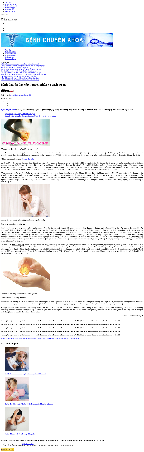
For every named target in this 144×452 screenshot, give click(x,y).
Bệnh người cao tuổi (11, 6)
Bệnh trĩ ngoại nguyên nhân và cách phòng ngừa (60, 338)
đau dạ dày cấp (27, 159)
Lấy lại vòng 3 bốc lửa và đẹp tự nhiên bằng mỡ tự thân (21, 338)
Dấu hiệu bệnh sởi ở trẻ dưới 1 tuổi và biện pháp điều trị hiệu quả (21, 73)
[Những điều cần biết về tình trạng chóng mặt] (17, 430)
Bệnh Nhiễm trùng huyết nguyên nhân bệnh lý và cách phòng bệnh (30, 116)
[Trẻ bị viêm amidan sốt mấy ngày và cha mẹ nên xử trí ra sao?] (17, 370)
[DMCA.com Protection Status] (7, 450)
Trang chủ (8, 2)
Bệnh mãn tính (9, 9)
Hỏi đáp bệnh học (10, 11)
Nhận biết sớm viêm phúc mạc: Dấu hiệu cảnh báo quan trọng (20, 80)
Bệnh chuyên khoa (10, 4)
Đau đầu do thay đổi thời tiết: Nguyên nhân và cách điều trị (19, 76)
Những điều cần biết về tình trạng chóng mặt (14, 67)
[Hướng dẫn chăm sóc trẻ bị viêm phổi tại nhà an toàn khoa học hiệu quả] (17, 400)
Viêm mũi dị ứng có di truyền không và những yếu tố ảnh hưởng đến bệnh (24, 74)
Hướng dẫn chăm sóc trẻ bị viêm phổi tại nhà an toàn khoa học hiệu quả (23, 65)
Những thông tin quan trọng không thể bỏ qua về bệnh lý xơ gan (21, 69)
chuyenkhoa (14, 95)
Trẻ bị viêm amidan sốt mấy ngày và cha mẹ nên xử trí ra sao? (20, 64)
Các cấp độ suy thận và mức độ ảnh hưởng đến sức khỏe (18, 71)
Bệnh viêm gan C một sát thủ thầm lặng (20, 114)
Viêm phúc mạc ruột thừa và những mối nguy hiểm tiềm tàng (19, 78)
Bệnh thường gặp (10, 8)
